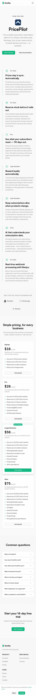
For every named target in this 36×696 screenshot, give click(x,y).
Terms (4, 676)
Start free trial (8, 52)
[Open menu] (33, 3)
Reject (14, 693)
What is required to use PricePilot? (15, 594)
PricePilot (5, 661)
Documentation (24, 658)
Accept (21, 693)
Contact (22, 661)
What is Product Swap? (12, 583)
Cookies (4, 680)
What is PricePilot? (10, 554)
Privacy (4, 673)
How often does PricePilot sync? (14, 565)
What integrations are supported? (15, 588)
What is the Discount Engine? (13, 577)
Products (5, 658)
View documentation (25, 52)
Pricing (4, 665)
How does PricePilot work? (13, 560)
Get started (18, 373)
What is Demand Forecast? (13, 571)
